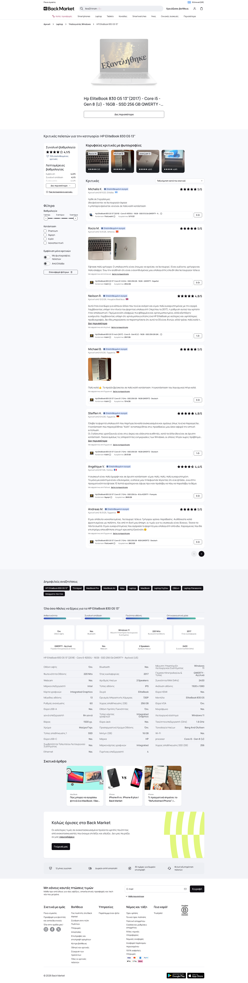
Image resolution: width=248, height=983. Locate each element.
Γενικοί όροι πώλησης (136, 917)
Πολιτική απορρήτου (135, 921)
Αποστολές (76, 932)
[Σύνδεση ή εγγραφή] (194, 8)
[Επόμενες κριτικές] (201, 554)
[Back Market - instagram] (46, 929)
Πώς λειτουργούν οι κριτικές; (61, 192)
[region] (145, 162)
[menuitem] (84, 16)
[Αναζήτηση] (81, 8)
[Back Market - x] (58, 929)
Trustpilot (158, 913)
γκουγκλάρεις (66, 836)
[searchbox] (123, 8)
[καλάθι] (201, 8)
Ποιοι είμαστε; (50, 913)
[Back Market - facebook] (52, 929)
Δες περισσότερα (97, 323)
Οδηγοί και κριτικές (80, 947)
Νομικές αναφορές (135, 939)
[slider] (46, 218)
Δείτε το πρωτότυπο (120, 274)
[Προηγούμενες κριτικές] (194, 554)
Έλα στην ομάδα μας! (53, 924)
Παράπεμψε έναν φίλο (109, 913)
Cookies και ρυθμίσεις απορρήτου (136, 926)
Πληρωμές (76, 928)
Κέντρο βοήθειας (79, 943)
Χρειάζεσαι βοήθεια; (177, 8)
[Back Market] (59, 8)
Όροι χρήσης (132, 913)
